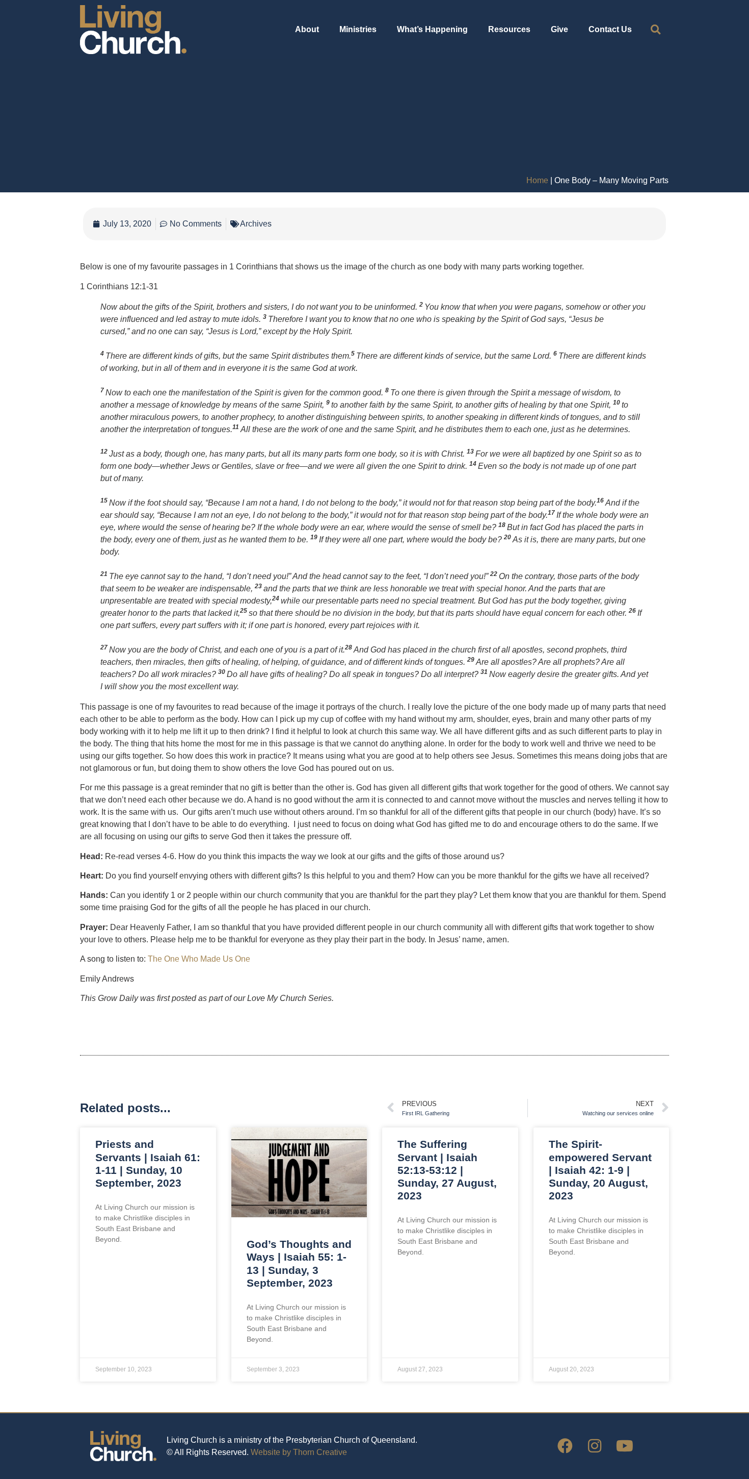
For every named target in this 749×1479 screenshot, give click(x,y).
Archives (256, 223)
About (307, 29)
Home (537, 180)
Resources (509, 29)
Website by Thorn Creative (299, 1452)
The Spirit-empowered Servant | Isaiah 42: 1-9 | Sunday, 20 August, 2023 (600, 1169)
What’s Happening (432, 29)
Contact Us (610, 29)
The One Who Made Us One (199, 959)
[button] (655, 29)
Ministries (358, 29)
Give (559, 29)
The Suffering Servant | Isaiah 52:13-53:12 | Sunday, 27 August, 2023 (447, 1169)
